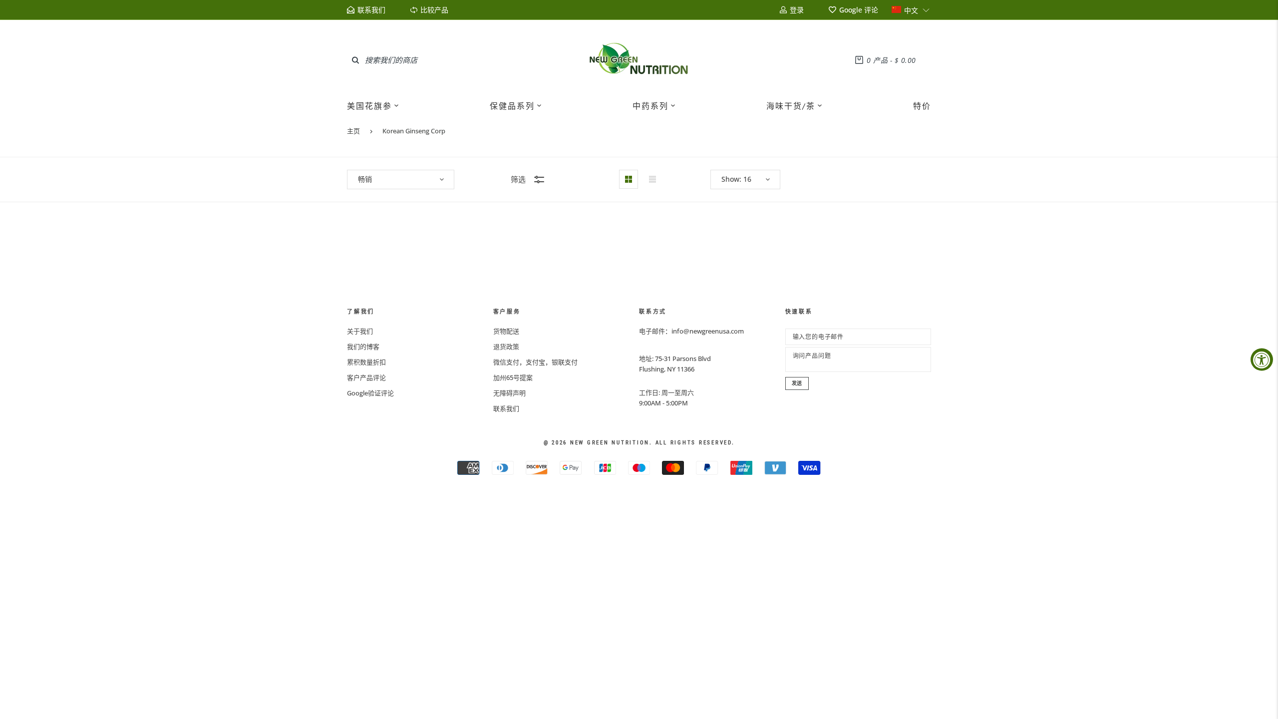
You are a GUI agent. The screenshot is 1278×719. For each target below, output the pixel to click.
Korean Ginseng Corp (413, 130)
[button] (911, 9)
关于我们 (360, 331)
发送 (797, 383)
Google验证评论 (370, 392)
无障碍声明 (509, 392)
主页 (353, 130)
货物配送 (506, 331)
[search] (355, 59)
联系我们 (506, 408)
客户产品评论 (366, 377)
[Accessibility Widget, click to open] (1262, 360)
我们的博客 (363, 346)
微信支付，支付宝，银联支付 (535, 362)
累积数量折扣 (366, 362)
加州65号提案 (513, 377)
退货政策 (506, 346)
